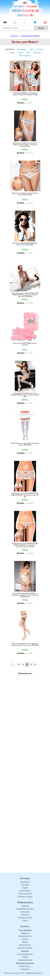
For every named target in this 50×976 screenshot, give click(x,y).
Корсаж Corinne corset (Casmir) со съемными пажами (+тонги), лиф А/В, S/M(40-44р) (25, 594)
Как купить (25, 882)
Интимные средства (25, 963)
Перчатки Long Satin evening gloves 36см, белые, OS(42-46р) (25, 244)
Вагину (25, 942)
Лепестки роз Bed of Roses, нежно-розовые (25, 344)
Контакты (25, 914)
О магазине (25, 911)
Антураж (25, 951)
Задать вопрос (25, 890)
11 (23, 664)
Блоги (25, 920)
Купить (21, 102)
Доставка (25, 884)
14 (35, 664)
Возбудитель (25, 966)
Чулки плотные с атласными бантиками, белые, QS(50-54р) (25, 444)
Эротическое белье (25, 954)
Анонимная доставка (25, 908)
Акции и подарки (25, 917)
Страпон (25, 939)
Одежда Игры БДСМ (30, 36)
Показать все (25, 673)
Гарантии (25, 906)
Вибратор (25, 933)
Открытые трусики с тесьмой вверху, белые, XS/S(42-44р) (25, 194)
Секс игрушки (25, 930)
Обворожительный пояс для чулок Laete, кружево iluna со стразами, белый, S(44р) (25, 144)
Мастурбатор (25, 945)
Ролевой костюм (25, 960)
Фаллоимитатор (25, 936)
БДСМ (25, 957)
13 (31, 664)
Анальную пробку (25, 948)
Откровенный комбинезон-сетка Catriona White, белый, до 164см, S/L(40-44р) (25, 394)
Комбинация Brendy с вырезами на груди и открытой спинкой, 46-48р (25, 93)
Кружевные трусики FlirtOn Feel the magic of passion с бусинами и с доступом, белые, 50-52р (25, 544)
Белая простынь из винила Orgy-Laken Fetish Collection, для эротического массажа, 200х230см (25, 294)
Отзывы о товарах (25, 896)
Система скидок (25, 893)
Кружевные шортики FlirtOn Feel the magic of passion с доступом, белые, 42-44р (25, 494)
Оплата (25, 887)
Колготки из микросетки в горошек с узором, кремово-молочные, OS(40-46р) (25, 644)
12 (27, 664)
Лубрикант (25, 969)
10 (19, 664)
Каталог (14, 36)
